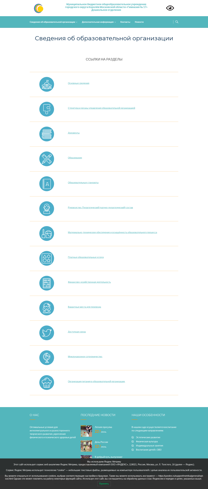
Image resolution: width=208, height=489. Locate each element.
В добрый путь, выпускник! (108, 457)
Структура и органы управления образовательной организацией (101, 108)
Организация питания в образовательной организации (96, 381)
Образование (75, 157)
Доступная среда (77, 331)
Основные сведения (78, 83)
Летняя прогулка (103, 427)
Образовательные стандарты (83, 182)
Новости (139, 22)
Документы (74, 132)
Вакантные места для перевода (84, 306)
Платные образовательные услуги (86, 257)
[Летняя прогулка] (86, 431)
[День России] (86, 446)
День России (101, 442)
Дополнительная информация (98, 22)
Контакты (125, 22)
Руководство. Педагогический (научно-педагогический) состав (100, 207)
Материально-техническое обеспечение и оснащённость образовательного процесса (112, 232)
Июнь (100, 432)
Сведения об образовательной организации (52, 22)
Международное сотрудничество (85, 356)
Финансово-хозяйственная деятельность (89, 282)
